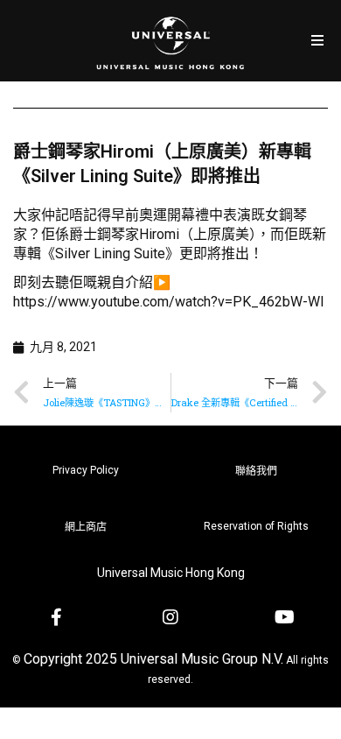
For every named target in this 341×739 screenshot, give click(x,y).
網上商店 (86, 527)
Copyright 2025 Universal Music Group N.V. (153, 659)
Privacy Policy (85, 470)
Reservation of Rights (256, 526)
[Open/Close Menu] (317, 40)
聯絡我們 (256, 471)
